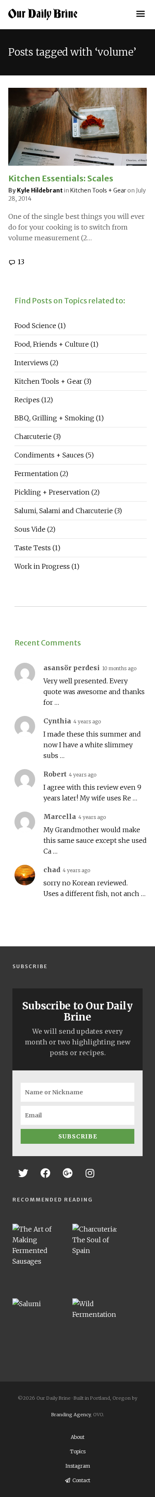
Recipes (33, 400)
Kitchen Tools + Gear (98, 190)
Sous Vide (34, 529)
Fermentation (41, 473)
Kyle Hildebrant (40, 190)
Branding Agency (71, 1414)
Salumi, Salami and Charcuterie (68, 511)
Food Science (40, 325)
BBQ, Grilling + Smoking (59, 418)
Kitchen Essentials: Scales (60, 178)
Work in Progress (46, 566)
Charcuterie (37, 436)
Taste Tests (37, 548)
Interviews (36, 363)
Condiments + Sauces (54, 455)
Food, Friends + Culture (56, 344)
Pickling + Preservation (57, 492)
